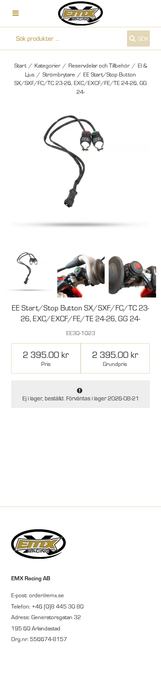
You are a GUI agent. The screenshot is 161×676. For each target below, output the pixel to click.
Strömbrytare (58, 74)
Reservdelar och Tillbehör (99, 65)
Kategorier (47, 65)
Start (20, 65)
